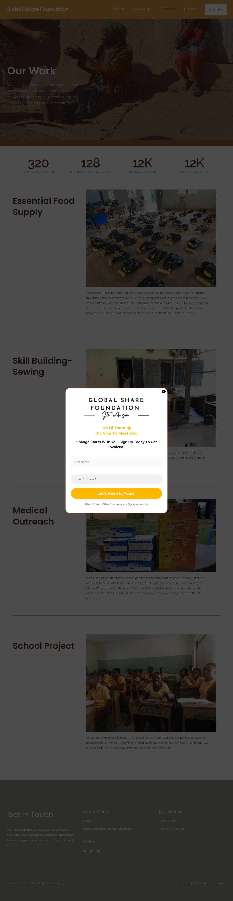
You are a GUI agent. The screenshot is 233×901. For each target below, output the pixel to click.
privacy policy (124, 504)
